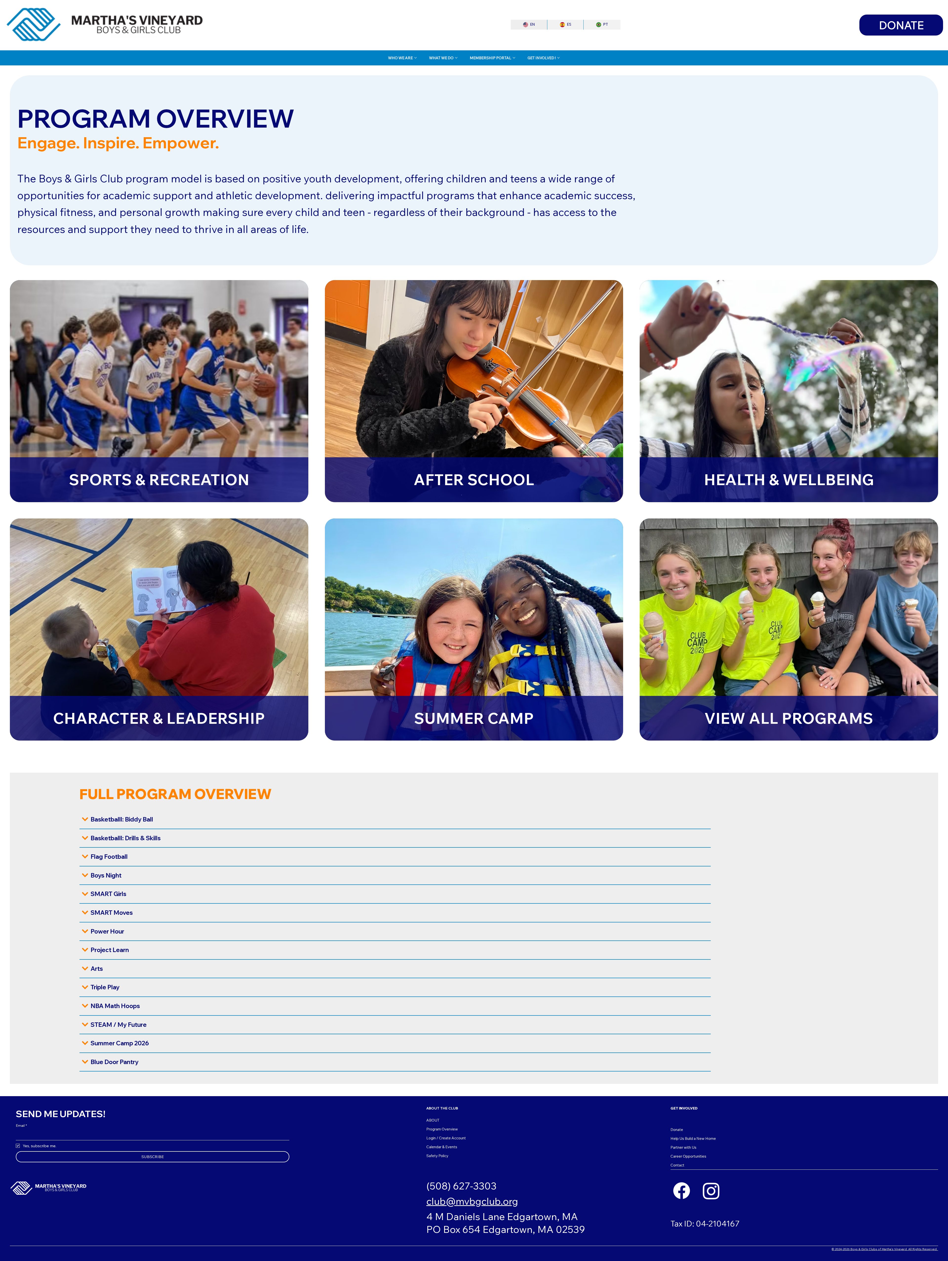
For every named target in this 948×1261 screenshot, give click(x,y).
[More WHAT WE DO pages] (456, 58)
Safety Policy (437, 1155)
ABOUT (432, 1120)
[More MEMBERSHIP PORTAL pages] (514, 58)
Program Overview (442, 1129)
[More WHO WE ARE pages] (415, 58)
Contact (677, 1165)
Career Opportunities (688, 1156)
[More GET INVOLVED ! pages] (558, 58)
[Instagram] (711, 1191)
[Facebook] (682, 1191)
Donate (677, 1129)
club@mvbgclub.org (472, 1201)
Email (21, 1125)
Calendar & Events (441, 1147)
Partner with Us (683, 1147)
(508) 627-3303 (461, 1186)
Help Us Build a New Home (693, 1138)
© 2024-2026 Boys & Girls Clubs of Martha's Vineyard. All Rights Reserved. (885, 1249)
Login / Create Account (446, 1138)
